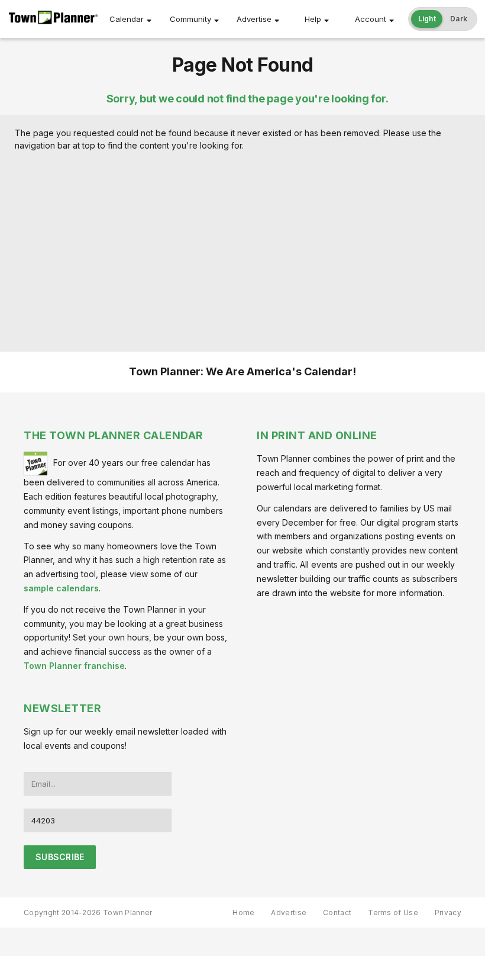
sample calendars (61, 588)
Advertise (254, 19)
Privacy (448, 912)
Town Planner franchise (74, 666)
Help (313, 19)
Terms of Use (393, 912)
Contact (337, 912)
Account (370, 19)
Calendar (126, 19)
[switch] (443, 19)
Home (243, 912)
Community (190, 19)
